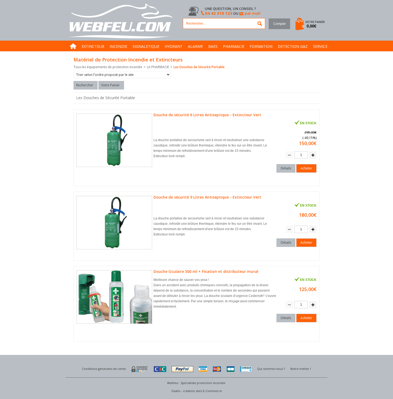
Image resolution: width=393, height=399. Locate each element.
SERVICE (320, 46)
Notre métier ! (300, 369)
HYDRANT (174, 46)
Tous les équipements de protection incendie (108, 67)
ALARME (195, 46)
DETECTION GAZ (293, 46)
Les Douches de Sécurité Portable (199, 67)
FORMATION (261, 46)
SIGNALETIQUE (146, 46)
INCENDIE (118, 46)
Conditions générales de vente (104, 369)
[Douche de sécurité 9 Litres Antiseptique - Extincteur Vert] (114, 249)
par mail (252, 13)
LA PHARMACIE (158, 67)
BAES (213, 46)
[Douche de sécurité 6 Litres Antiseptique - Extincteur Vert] (114, 167)
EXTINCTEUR (93, 46)
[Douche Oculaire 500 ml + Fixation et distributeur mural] (114, 323)
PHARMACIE (233, 46)
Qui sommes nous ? (271, 369)
